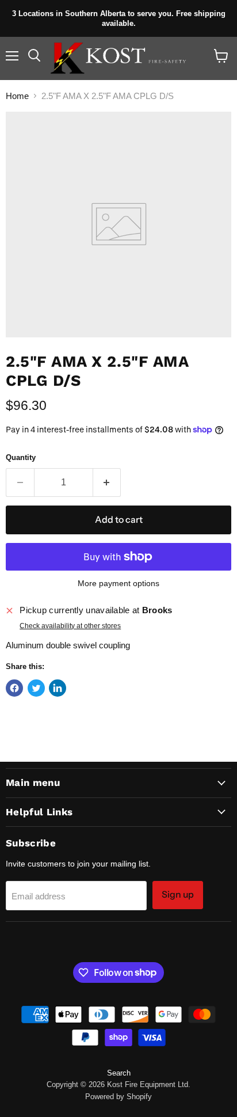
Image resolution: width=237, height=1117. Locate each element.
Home (17, 96)
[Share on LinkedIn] (57, 688)
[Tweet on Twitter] (36, 688)
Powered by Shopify (118, 1096)
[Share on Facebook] (14, 688)
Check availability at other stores (70, 626)
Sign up (178, 894)
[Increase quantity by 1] (107, 482)
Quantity (21, 457)
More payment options (118, 583)
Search (119, 1073)
